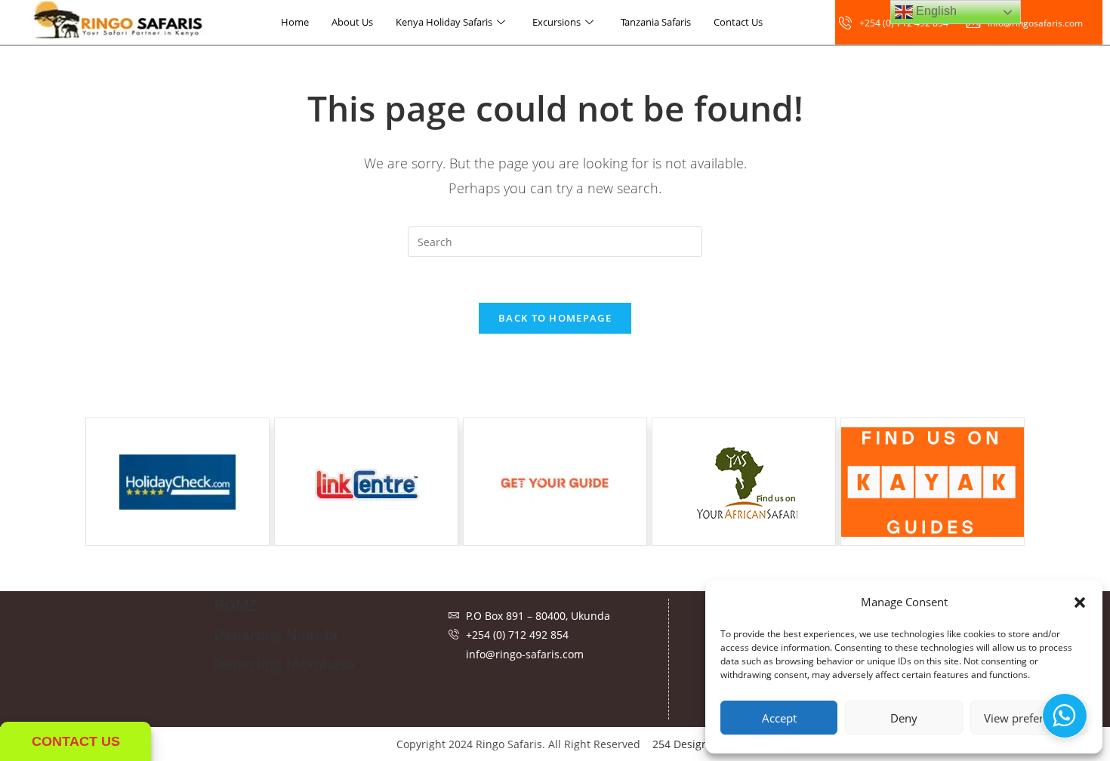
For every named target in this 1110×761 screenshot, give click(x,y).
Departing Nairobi (276, 635)
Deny (903, 718)
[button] (1079, 602)
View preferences (1028, 718)
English (935, 11)
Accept (779, 718)
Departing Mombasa (284, 664)
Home (295, 22)
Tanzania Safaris (656, 22)
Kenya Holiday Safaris (444, 22)
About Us (352, 22)
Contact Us (738, 22)
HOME (235, 605)
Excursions (556, 22)
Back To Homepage (555, 318)
